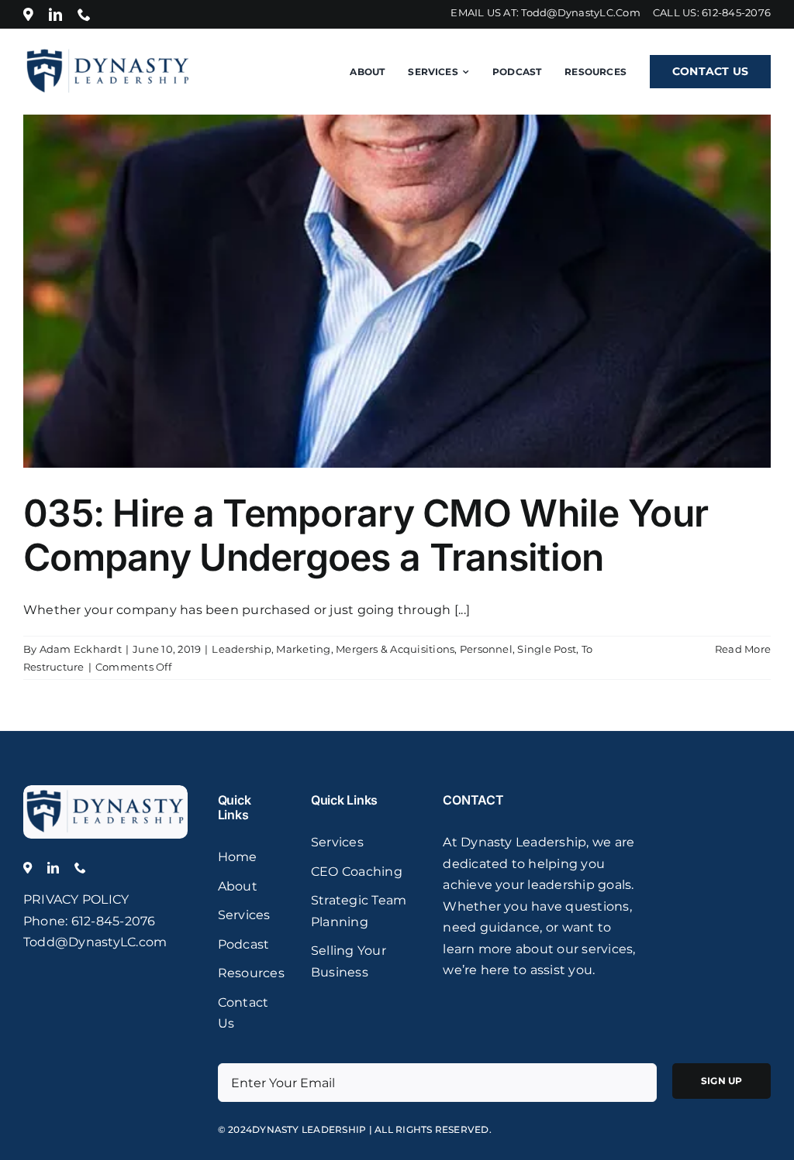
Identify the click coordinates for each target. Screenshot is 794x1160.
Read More (743, 649)
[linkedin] (55, 14)
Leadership (241, 649)
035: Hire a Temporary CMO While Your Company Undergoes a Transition (365, 535)
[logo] (105, 791)
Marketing (303, 649)
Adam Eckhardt (81, 649)
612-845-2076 (736, 12)
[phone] (84, 14)
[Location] (28, 14)
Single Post (546, 649)
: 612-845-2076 (110, 921)
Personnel (486, 649)
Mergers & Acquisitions (395, 649)
